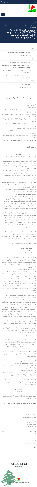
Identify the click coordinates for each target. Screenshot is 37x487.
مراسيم (28, 22)
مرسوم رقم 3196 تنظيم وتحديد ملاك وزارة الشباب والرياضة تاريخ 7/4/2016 (16, 71)
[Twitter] (7, 2)
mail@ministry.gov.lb (19, 466)
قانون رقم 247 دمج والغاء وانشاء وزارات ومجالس (19, 52)
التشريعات (34, 22)
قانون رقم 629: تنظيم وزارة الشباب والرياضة (20, 55)
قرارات (32, 80)
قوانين (32, 48)
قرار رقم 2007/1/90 (25, 84)
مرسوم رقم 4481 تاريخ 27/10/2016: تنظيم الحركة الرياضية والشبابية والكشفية (16, 76)
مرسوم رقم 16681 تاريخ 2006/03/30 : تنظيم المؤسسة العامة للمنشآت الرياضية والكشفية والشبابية (16, 66)
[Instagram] (5, 2)
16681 (34, 447)
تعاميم (32, 90)
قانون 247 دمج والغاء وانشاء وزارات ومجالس (20, 62)
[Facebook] (10, 2)
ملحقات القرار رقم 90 (25, 87)
